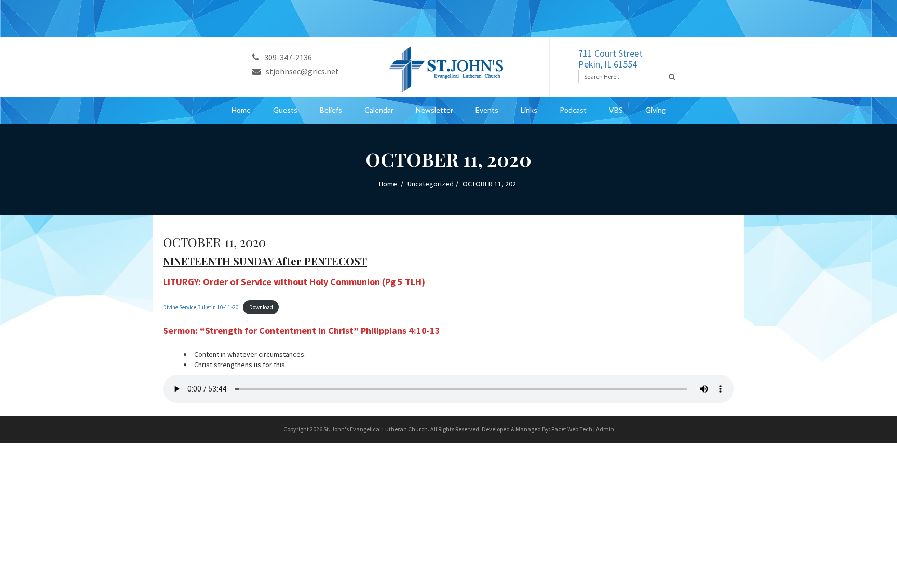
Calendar (378, 109)
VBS (616, 109)
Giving (655, 109)
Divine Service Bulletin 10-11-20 (201, 307)
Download (261, 307)
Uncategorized (430, 183)
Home (241, 109)
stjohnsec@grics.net (302, 71)
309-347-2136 (288, 57)
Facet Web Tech (571, 429)
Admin (605, 429)
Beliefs (331, 109)
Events (486, 109)
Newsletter (434, 109)
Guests (285, 109)
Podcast (573, 109)
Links (529, 109)
